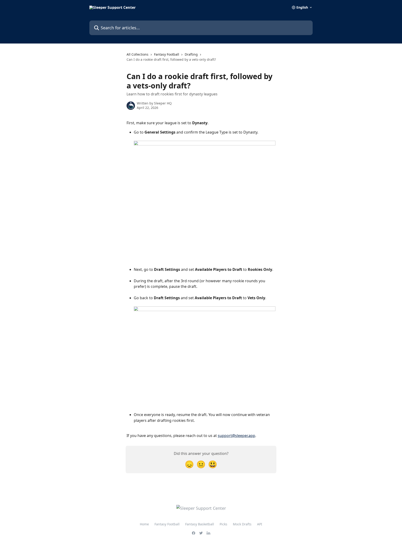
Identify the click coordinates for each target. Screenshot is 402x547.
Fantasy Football (166, 54)
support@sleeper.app (236, 435)
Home (144, 524)
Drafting (191, 54)
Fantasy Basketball (199, 524)
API (259, 524)
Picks (223, 524)
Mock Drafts (242, 524)
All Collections (137, 54)
